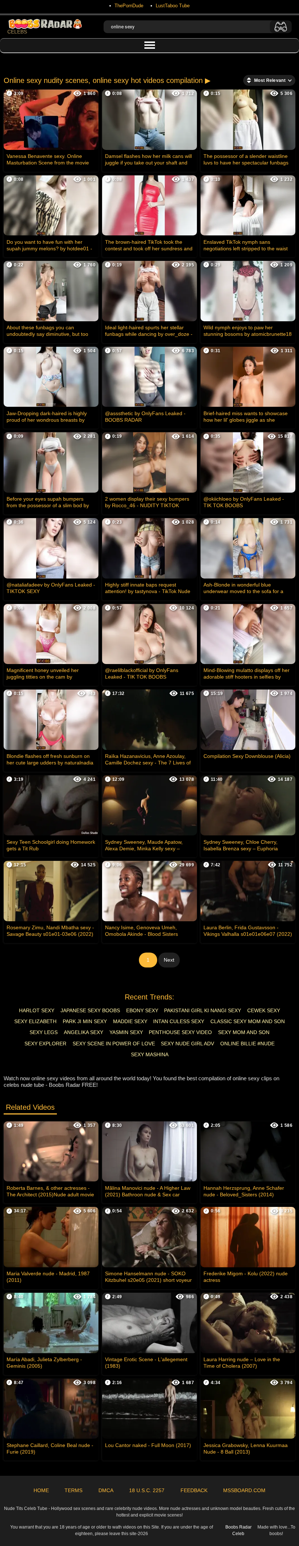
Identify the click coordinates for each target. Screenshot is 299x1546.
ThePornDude (128, 5)
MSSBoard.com (244, 1490)
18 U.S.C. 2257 (146, 1490)
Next (169, 960)
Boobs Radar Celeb (238, 1530)
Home (41, 1490)
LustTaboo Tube (173, 5)
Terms (73, 1490)
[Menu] (149, 45)
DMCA (105, 1490)
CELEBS (17, 32)
